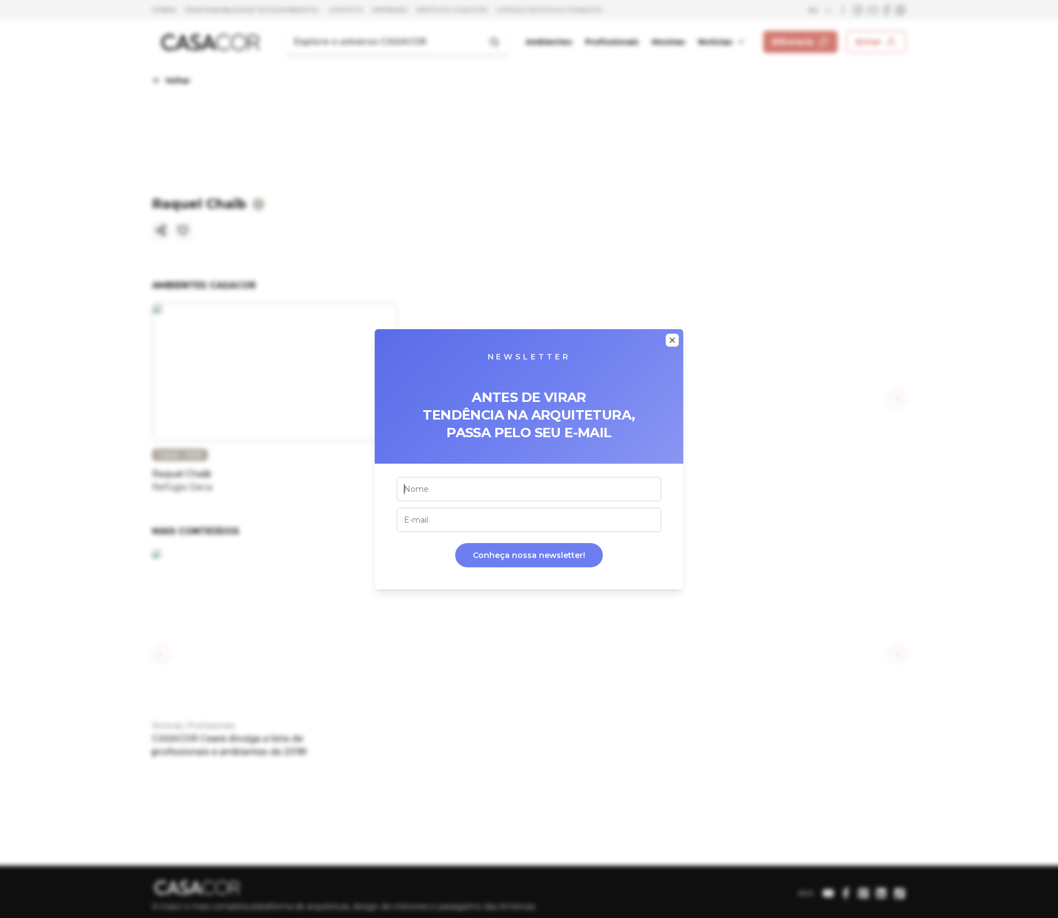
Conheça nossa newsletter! (529, 555)
